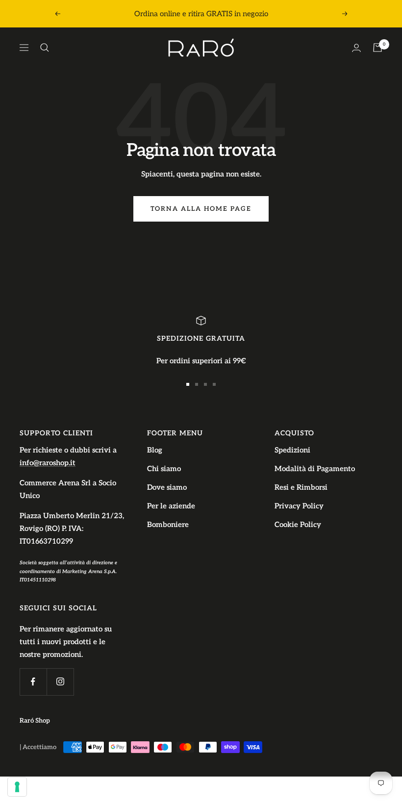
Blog (154, 450)
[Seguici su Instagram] (60, 681)
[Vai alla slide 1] (187, 384)
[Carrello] (377, 47)
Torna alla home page (201, 209)
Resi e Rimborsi (301, 487)
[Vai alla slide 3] (205, 384)
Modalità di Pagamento (315, 468)
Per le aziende (171, 506)
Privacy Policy (299, 506)
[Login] (356, 48)
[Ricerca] (44, 47)
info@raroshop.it (47, 462)
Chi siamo (164, 468)
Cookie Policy (298, 524)
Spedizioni (292, 450)
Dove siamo (167, 487)
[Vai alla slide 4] (214, 384)
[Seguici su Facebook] (33, 681)
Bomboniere (168, 524)
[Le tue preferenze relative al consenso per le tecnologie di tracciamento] (17, 787)
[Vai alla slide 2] (196, 384)
